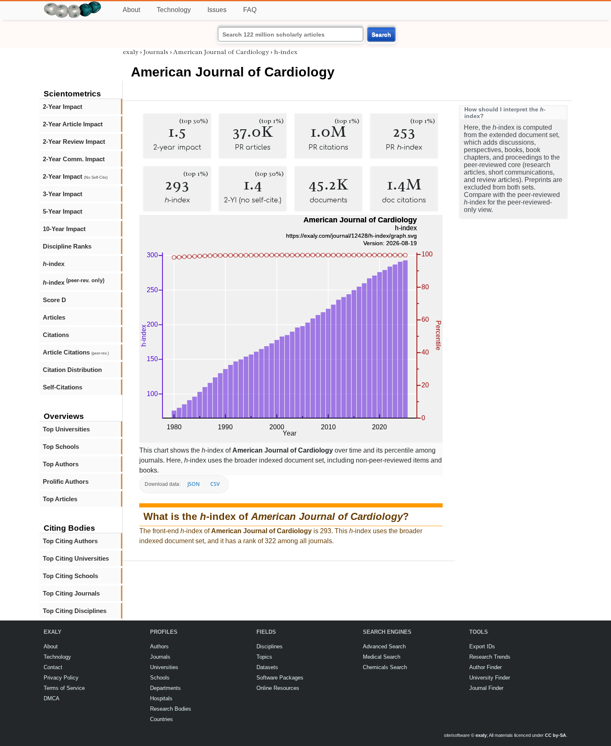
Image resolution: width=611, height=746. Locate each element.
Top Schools (61, 446)
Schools (160, 678)
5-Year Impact (62, 211)
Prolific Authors (66, 481)
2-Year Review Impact (74, 141)
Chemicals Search (385, 667)
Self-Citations (62, 387)
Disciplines (269, 646)
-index (53, 263)
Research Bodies (170, 709)
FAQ (249, 9)
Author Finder (485, 667)
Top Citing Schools (70, 575)
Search (381, 34)
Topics (264, 657)
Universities (164, 667)
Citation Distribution (72, 369)
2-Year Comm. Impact (74, 158)
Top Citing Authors (70, 540)
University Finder (489, 678)
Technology (174, 9)
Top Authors (61, 464)
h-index (286, 52)
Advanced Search (384, 646)
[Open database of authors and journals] (72, 5)
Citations (56, 334)
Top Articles (60, 498)
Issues (217, 9)
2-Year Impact (62, 106)
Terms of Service (64, 688)
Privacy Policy (61, 678)
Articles (54, 317)
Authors (159, 646)
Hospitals (161, 698)
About (131, 9)
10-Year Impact (64, 228)
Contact (53, 667)
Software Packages (279, 678)
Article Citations (76, 352)
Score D (54, 299)
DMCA (51, 698)
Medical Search (381, 657)
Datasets (267, 667)
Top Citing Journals (71, 593)
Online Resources (277, 688)
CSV (214, 483)
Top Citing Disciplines (74, 610)
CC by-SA (555, 735)
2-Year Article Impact (73, 124)
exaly (130, 52)
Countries (161, 719)
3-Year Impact (62, 193)
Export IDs (482, 646)
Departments (165, 688)
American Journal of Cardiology (221, 52)
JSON (193, 483)
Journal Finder (486, 688)
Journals (155, 52)
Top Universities (66, 429)
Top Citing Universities (76, 558)
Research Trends (489, 657)
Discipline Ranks (67, 246)
